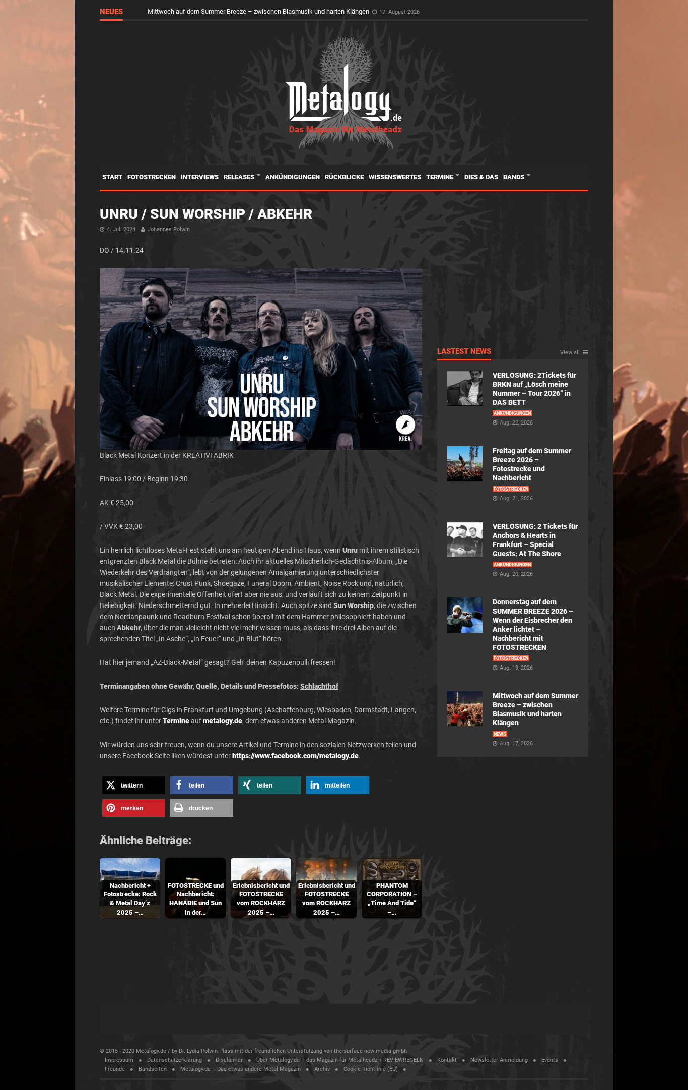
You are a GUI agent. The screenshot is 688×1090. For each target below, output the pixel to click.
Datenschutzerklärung (174, 1060)
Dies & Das (481, 177)
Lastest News (464, 352)
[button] (133, 785)
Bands (514, 177)
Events (549, 1060)
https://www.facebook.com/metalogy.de (295, 756)
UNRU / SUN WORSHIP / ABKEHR (206, 214)
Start (112, 177)
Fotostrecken (151, 177)
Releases (240, 177)
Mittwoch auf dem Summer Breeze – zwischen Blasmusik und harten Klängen (259, 11)
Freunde (115, 1069)
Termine (440, 177)
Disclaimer (229, 1060)
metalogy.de (222, 721)
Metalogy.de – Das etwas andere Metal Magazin (240, 1069)
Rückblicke (344, 177)
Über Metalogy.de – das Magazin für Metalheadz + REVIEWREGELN (340, 1060)
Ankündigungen (292, 177)
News (500, 734)
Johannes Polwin (169, 229)
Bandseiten (153, 1069)
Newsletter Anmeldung (499, 1060)
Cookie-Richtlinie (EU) (370, 1069)
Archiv (322, 1069)
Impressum (119, 1060)
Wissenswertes (395, 177)
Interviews (200, 177)
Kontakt (447, 1060)
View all (570, 353)
